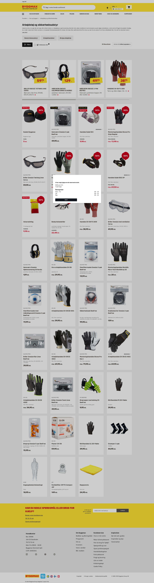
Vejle (63, 182)
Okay (66, 200)
